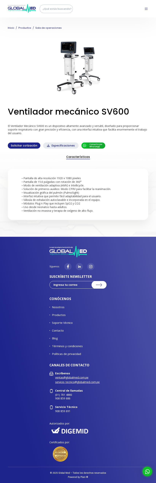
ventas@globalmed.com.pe (71, 377)
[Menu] (144, 8)
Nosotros (58, 307)
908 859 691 (62, 411)
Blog (55, 338)
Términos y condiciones (67, 346)
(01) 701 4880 (63, 395)
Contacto (58, 330)
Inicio (11, 28)
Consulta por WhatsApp (95, 145)
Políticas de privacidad (66, 354)
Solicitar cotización (24, 145)
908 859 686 (62, 398)
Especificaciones (63, 145)
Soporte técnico (62, 323)
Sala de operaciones (48, 28)
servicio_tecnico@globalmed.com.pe (77, 382)
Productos (24, 28)
